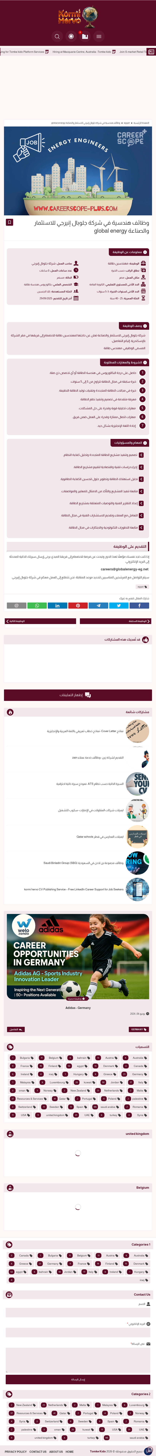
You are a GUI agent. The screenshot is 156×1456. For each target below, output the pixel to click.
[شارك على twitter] (119, 606)
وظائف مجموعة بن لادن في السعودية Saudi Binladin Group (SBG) (83, 863)
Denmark (104, 1066)
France (20, 1066)
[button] (71, 36)
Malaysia (21, 1082)
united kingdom (50, 1115)
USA (19, 1115)
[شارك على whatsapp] (37, 606)
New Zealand (75, 1090)
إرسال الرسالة (78, 1379)
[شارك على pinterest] (78, 606)
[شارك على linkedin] (57, 606)
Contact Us (37, 1451)
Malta (136, 1090)
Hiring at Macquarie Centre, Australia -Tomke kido (118, 51)
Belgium (49, 1057)
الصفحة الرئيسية (141, 123)
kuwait (84, 1082)
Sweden (51, 1106)
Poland (109, 1098)
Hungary (74, 1074)
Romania (135, 1106)
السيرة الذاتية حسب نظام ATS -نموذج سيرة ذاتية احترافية (89, 783)
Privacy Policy (16, 1451)
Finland (48, 1066)
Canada (134, 1066)
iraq (46, 1074)
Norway (45, 1090)
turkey (109, 1115)
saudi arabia (104, 1106)
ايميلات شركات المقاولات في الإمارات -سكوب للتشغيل (90, 810)
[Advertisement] (78, 87)
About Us (56, 1451)
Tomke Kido (98, 1451)
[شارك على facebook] (139, 606)
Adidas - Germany (78, 1007)
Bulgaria (21, 1057)
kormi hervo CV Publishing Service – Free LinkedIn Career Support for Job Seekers (73, 889)
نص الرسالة (138, 1343)
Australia (134, 1057)
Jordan (110, 1082)
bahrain (78, 1057)
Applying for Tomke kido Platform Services (55, 51)
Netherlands (108, 1090)
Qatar (60, 1098)
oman (18, 1090)
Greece (103, 1074)
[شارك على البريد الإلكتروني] (16, 606)
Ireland (20, 1074)
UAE (82, 1115)
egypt (127, 123)
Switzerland (22, 1106)
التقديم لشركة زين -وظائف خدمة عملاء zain (97, 757)
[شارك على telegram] (98, 606)
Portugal (84, 1098)
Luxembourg (53, 1082)
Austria (105, 1057)
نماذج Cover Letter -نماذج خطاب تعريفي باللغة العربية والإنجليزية (85, 731)
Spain (76, 1106)
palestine (135, 1098)
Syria (135, 1115)
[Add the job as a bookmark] (9, 222)
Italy (136, 1082)
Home (70, 1451)
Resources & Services (27, 1098)
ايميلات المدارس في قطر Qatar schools (100, 836)
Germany (137, 1029)
